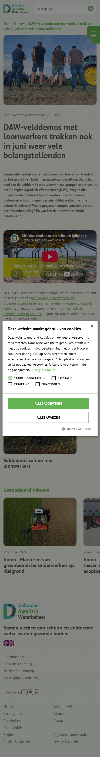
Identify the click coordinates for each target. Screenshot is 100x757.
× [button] (92, 326)
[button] (50, 428)
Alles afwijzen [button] (48, 417)
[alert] (50, 378)
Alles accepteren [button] (48, 403)
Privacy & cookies (43, 370)
